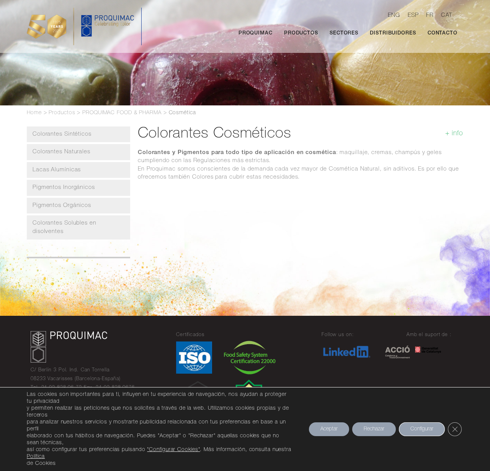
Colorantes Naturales (61, 152)
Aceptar (329, 429)
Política (36, 457)
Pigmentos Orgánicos (62, 205)
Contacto (442, 33)
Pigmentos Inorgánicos (64, 187)
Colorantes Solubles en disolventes (64, 227)
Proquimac (255, 33)
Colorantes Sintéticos (62, 134)
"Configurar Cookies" (173, 450)
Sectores (344, 33)
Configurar (421, 429)
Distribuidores (393, 33)
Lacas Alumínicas (57, 170)
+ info (454, 133)
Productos (301, 33)
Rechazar (374, 429)
